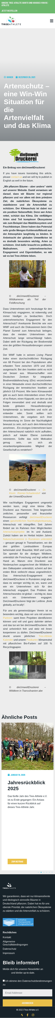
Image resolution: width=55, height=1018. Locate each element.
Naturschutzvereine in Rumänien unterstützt (27, 539)
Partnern (7, 618)
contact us (16, 177)
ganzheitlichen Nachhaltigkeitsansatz (30, 521)
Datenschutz (9, 949)
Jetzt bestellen (9, 10)
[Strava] (22, 1015)
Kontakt (7, 937)
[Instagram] (33, 1015)
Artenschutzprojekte (14, 532)
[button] (38, 872)
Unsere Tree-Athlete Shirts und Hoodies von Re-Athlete (25, 4)
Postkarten (32, 640)
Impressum (9, 953)
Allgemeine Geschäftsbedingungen (15, 943)
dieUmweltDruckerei (41, 517)
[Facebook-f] (27, 1015)
